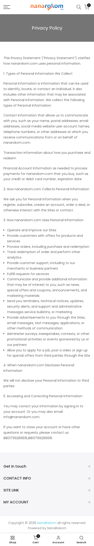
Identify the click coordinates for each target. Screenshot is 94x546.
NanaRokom (56, 528)
